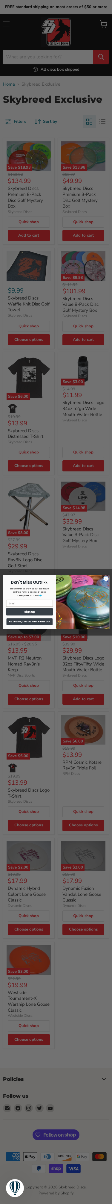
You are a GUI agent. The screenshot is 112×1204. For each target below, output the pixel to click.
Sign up (29, 612)
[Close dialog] (105, 578)
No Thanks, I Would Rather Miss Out (29, 621)
